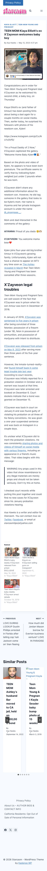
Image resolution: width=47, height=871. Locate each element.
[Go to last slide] (7, 720)
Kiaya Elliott (10, 24)
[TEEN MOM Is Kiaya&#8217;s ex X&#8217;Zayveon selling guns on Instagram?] (30, 552)
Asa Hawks (11, 43)
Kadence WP (25, 863)
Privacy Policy (13, 2)
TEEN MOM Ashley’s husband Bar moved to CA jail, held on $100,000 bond (11, 704)
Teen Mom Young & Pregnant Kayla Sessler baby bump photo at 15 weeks (34, 704)
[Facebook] (5, 830)
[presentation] (12, 673)
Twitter (7, 519)
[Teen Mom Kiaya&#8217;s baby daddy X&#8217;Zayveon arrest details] (12, 583)
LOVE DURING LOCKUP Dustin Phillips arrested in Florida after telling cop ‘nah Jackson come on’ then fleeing (11, 632)
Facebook (18, 519)
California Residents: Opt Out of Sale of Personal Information (21, 816)
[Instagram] (15, 830)
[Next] (40, 720)
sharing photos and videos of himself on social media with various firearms (23, 447)
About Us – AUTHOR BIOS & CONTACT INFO (19, 807)
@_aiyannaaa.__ (12, 212)
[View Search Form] (30, 10)
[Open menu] (41, 11)
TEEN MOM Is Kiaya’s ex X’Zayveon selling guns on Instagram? (29, 562)
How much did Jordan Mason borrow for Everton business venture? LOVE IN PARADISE (35, 630)
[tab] (18, 774)
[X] (10, 830)
